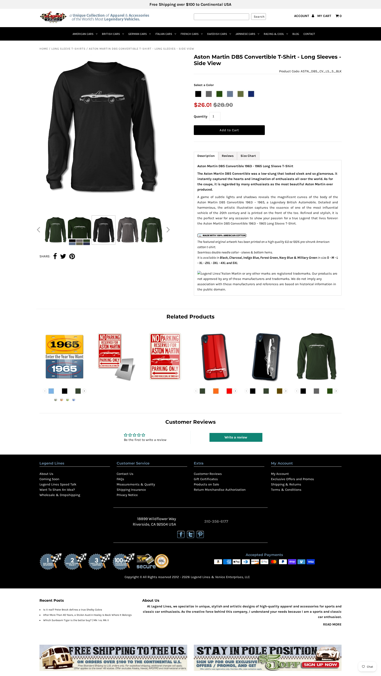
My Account (280, 474)
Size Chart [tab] (248, 156)
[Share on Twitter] (63, 256)
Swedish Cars (217, 34)
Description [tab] (206, 156)
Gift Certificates (206, 479)
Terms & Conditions (286, 490)
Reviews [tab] (227, 156)
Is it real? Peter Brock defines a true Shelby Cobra (72, 609)
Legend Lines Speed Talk (57, 484)
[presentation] (84, 391)
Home (43, 48)
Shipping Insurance (131, 490)
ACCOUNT (302, 16)
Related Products (190, 316)
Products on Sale (206, 484)
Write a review (235, 437)
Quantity (200, 116)
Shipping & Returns (286, 484)
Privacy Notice (127, 495)
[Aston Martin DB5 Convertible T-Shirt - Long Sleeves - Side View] (316, 382)
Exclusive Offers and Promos (292, 479)
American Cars (83, 34)
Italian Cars (163, 34)
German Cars (137, 34)
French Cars (190, 34)
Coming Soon (49, 479)
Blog (295, 34)
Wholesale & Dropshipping (59, 495)
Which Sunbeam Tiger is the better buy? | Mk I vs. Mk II (76, 620)
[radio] (198, 94)
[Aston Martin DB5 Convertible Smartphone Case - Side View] (266, 382)
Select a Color (204, 85)
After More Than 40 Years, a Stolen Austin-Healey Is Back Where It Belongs (87, 614)
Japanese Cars (245, 34)
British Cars (111, 34)
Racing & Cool (274, 34)
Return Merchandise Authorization (220, 490)
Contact (309, 34)
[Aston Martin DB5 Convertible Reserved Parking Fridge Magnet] (114, 382)
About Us (46, 474)
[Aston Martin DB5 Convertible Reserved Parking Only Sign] (165, 382)
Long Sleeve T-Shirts (68, 48)
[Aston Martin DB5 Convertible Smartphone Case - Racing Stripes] (215, 382)
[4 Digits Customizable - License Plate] (64, 382)
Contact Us (125, 474)
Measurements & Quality (136, 484)
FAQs (120, 479)
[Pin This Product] (72, 256)
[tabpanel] (268, 228)
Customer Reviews (208, 474)
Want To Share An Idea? (57, 490)
